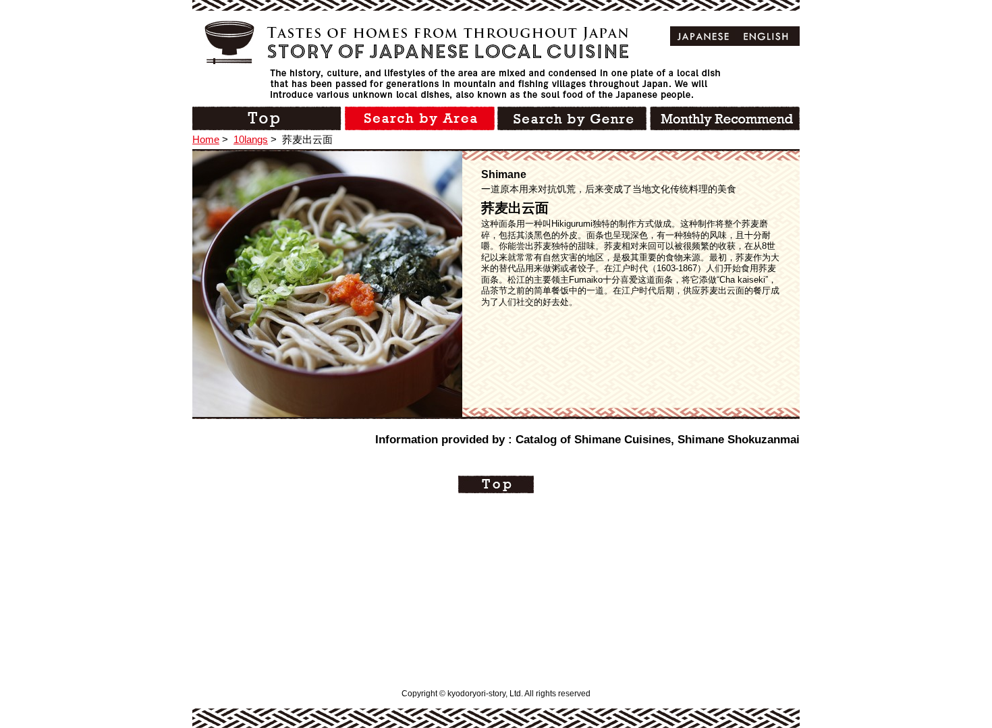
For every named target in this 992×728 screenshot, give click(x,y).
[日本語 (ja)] (703, 36)
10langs (250, 139)
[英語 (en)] (766, 36)
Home (205, 139)
